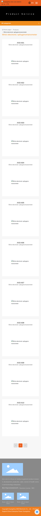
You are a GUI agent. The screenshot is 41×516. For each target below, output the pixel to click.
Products (16, 30)
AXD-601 (20, 43)
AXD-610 (20, 403)
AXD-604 (20, 163)
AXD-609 (20, 363)
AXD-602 (20, 83)
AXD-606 (20, 243)
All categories (6, 23)
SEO (32, 488)
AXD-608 (20, 323)
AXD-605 (20, 203)
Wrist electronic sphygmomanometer (21, 45)
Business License (25, 488)
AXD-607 (20, 283)
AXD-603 (20, 123)
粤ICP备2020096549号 (10, 488)
